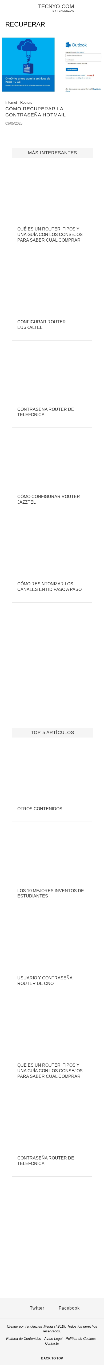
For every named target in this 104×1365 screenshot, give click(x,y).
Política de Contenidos (23, 1339)
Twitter (36, 1308)
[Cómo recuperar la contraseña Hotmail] (52, 94)
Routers (26, 102)
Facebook (68, 1308)
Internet (11, 102)
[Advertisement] (52, 671)
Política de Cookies (81, 1339)
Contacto (52, 1343)
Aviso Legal (53, 1339)
